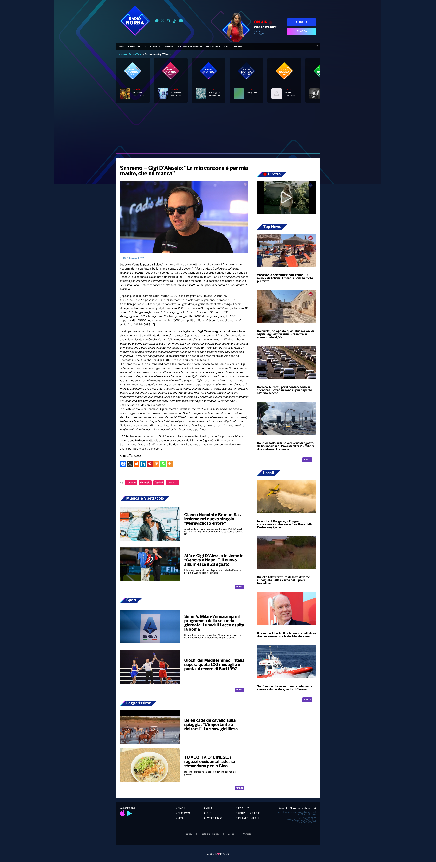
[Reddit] (136, 464)
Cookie (231, 834)
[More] (170, 464)
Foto (208, 813)
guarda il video (153, 264)
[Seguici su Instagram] (168, 21)
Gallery (170, 46)
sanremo (172, 483)
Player (181, 808)
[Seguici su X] (162, 21)
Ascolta (301, 22)
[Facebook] (123, 464)
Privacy (188, 834)
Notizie (142, 46)
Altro (239, 587)
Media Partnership (248, 818)
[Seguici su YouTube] (181, 21)
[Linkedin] (143, 464)
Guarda (302, 31)
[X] (130, 464)
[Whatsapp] (163, 464)
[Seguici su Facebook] (157, 21)
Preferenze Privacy (210, 834)
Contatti (247, 834)
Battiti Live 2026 (233, 46)
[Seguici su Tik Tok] (174, 21)
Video (208, 808)
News (180, 818)
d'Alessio (145, 483)
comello (131, 483)
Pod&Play (156, 46)
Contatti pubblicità (249, 813)
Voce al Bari (213, 46)
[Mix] (156, 464)
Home (122, 46)
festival (159, 483)
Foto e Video (135, 54)
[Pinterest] (150, 464)
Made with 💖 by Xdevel (218, 854)
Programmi (183, 813)
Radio (131, 46)
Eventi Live (244, 808)
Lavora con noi (214, 818)
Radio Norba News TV (190, 46)
